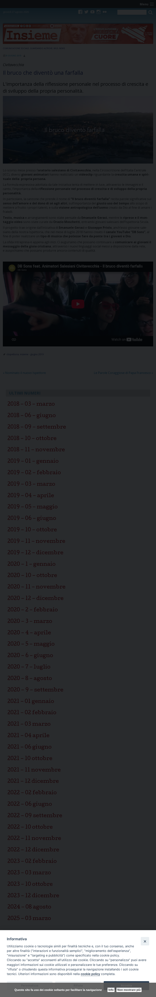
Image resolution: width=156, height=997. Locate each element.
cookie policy (90, 974)
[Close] (145, 941)
